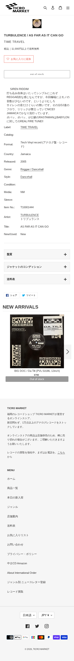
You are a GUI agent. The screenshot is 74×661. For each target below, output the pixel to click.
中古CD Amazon (17, 563)
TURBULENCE (29, 214)
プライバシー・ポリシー (22, 553)
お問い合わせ (15, 544)
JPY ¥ (45, 615)
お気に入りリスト (18, 535)
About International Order (21, 572)
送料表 (11, 279)
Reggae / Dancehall (31, 169)
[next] (67, 352)
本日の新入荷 (15, 497)
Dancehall (26, 176)
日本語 (27, 615)
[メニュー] (68, 7)
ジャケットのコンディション (24, 266)
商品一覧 (12, 488)
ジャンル (12, 506)
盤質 (9, 254)
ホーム (11, 478)
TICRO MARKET (41, 649)
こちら (61, 452)
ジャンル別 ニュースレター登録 (26, 582)
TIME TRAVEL (29, 127)
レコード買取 (15, 591)
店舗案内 (12, 516)
